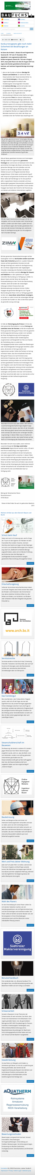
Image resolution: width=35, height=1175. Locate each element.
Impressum (4, 1171)
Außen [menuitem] (22, 26)
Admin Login (17, 1171)
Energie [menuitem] (6, 26)
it (31, 14)
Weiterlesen (30, 563)
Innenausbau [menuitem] (24, 22)
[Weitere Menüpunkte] (31, 29)
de (31, 16)
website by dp (26, 1171)
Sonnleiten (4, 1168)
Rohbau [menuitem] (22, 19)
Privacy (11, 1171)
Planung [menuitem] (6, 19)
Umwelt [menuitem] (6, 22)
